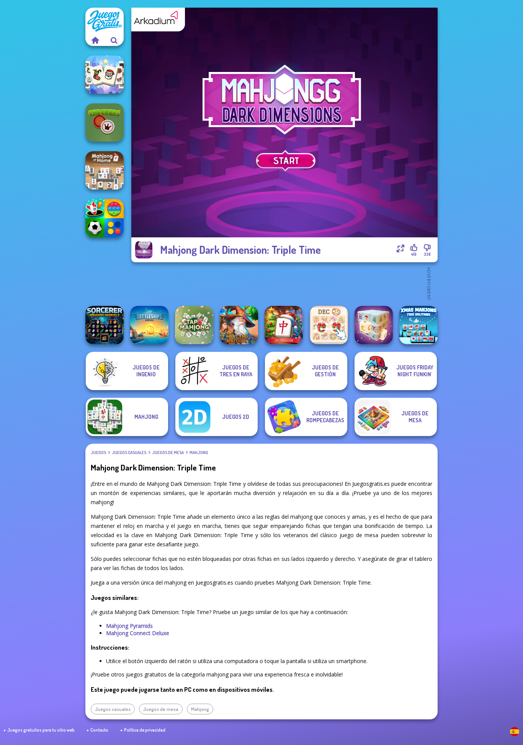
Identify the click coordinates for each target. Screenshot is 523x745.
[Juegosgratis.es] (95, 40)
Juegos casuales (129, 452)
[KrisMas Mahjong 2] (329, 325)
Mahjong (199, 452)
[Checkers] (104, 122)
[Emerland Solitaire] (239, 325)
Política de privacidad (144, 730)
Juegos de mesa (168, 452)
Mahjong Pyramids (129, 625)
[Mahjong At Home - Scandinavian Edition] (104, 170)
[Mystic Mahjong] (374, 325)
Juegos (98, 452)
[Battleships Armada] (149, 325)
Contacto (99, 730)
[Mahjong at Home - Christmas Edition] (284, 325)
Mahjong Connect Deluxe (137, 633)
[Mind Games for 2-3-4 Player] (104, 218)
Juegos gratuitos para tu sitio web (41, 730)
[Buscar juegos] (114, 40)
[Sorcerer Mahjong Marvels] (104, 325)
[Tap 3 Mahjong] (194, 325)
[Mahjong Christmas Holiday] (104, 75)
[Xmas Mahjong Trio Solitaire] (418, 325)
